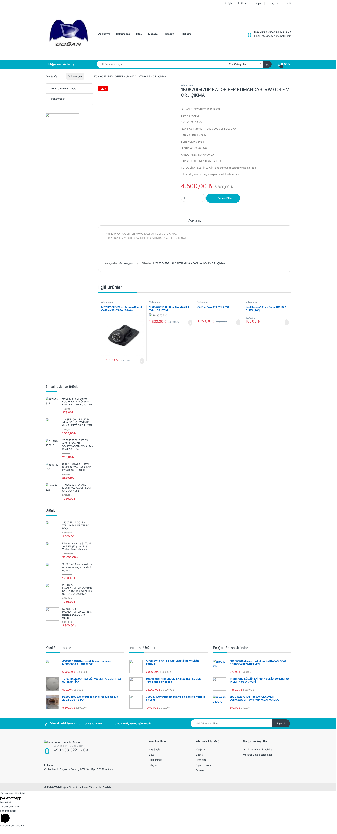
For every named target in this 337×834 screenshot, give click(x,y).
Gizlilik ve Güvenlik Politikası (258, 749)
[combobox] (162, 64)
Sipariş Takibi (203, 765)
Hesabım (169, 33)
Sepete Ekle (225, 198)
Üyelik (288, 3)
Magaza (273, 3)
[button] (168, 793)
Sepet (258, 3)
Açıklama (194, 220)
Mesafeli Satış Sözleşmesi (257, 754)
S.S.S (139, 33)
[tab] (194, 222)
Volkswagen (75, 76)
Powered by (12, 825)
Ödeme (200, 770)
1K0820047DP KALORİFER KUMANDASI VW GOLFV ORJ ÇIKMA (189, 263)
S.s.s (151, 754)
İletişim (228, 3)
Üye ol (281, 723)
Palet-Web (53, 787)
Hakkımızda (123, 33)
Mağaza (153, 33)
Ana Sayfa (104, 33)
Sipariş (244, 3)
